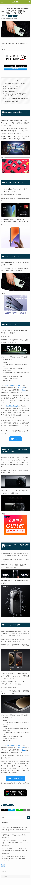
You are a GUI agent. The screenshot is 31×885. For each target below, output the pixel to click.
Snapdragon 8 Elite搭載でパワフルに (15, 83)
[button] (4, 810)
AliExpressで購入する (16, 778)
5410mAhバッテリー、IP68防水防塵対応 (16, 98)
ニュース (15, 15)
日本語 (3, 865)
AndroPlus (15, 2)
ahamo (24, 390)
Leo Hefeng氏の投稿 (12, 406)
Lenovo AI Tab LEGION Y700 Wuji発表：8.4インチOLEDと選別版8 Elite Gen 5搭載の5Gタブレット (14, 829)
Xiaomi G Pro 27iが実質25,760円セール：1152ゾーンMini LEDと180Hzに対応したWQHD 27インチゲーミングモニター (15, 843)
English (3, 866)
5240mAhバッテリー (11, 91)
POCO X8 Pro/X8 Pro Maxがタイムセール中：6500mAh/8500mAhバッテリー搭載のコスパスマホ (14, 835)
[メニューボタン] (2, 2)
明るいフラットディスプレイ (13, 86)
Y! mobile (6, 385)
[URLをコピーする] (26, 810)
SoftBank (12, 385)
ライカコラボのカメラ (11, 88)
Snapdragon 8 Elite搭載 (11, 101)
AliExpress (16, 439)
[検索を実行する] (28, 817)
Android (9, 15)
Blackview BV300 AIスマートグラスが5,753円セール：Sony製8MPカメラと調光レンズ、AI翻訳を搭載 (15, 858)
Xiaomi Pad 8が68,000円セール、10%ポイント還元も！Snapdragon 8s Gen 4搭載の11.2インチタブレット (15, 851)
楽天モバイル (21, 388)
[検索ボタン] (29, 2)
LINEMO (18, 385)
